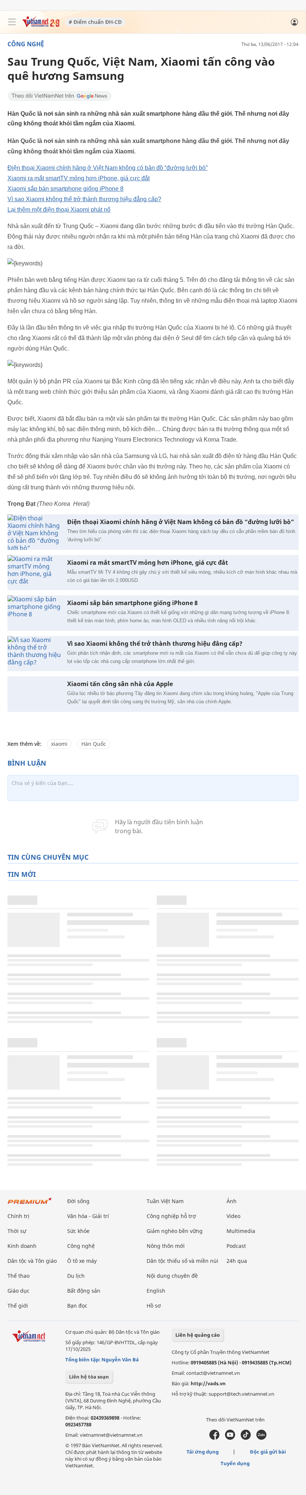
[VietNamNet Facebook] (214, 1438)
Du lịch (76, 1275)
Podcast (236, 1245)
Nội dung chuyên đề (172, 1275)
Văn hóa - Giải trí (88, 1216)
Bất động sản (83, 1290)
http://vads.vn (208, 1383)
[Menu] (11, 22)
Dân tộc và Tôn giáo (32, 1260)
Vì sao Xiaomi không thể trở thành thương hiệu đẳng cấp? (84, 199)
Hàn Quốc (93, 743)
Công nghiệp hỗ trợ (171, 1216)
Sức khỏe (78, 1230)
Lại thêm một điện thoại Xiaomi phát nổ (58, 209)
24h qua (237, 1260)
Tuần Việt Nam (165, 1201)
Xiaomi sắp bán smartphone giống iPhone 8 (65, 189)
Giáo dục (18, 1290)
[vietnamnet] (40, 25)
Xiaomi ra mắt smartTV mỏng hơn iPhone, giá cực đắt (78, 178)
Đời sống (78, 1201)
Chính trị (18, 1216)
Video (233, 1216)
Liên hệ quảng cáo (197, 1335)
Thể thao (18, 1275)
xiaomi (59, 743)
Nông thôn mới (166, 1245)
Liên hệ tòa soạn (89, 1376)
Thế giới (17, 1305)
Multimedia (241, 1230)
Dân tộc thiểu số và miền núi (182, 1260)
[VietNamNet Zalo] (261, 1438)
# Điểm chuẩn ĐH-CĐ (95, 21)
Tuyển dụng (235, 1463)
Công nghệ (25, 44)
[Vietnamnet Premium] (29, 1204)
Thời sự (16, 1230)
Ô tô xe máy (82, 1260)
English (156, 1290)
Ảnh (232, 1201)
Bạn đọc (77, 1305)
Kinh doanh (22, 1245)
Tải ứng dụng (203, 1451)
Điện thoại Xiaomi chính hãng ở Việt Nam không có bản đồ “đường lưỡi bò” (107, 168)
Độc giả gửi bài (268, 1451)
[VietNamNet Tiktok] (246, 1438)
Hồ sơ (154, 1305)
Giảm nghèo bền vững (175, 1230)
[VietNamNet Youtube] (230, 1438)
